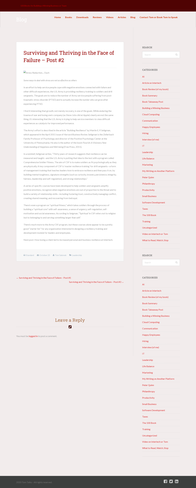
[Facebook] (165, 481)
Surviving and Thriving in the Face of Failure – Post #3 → (96, 281)
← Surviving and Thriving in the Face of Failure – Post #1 (43, 277)
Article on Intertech (151, 82)
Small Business (149, 196)
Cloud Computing (151, 114)
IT (143, 145)
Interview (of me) (150, 139)
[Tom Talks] (18, 5)
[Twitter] (171, 481)
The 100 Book (149, 215)
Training (146, 221)
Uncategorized (149, 227)
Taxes (145, 208)
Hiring (145, 133)
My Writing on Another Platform (158, 171)
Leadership (147, 152)
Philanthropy (148, 183)
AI (143, 76)
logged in (33, 336)
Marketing (147, 164)
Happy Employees (151, 127)
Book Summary (149, 95)
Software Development (153, 202)
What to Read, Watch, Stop (155, 240)
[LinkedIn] (176, 481)
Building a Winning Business (156, 108)
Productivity (148, 190)
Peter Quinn (148, 177)
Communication (150, 120)
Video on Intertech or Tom (155, 234)
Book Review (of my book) (155, 89)
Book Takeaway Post (152, 101)
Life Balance (148, 158)
